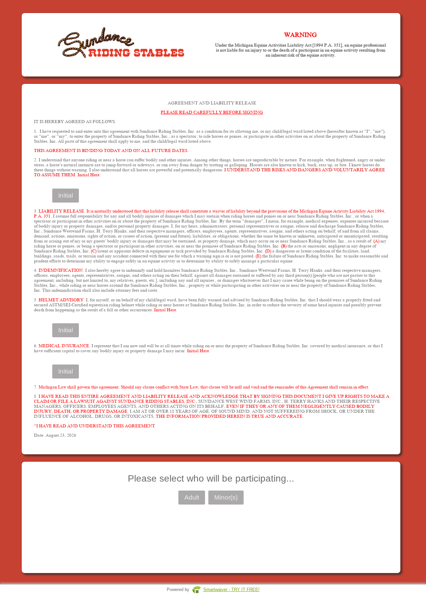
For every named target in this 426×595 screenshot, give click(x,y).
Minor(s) (226, 497)
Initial (65, 195)
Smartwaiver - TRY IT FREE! (231, 589)
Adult (191, 497)
